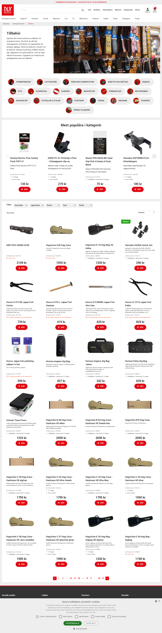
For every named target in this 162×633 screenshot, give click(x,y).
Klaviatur (35, 18)
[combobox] (156, 601)
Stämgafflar (115, 91)
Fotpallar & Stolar (50, 100)
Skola (137, 10)
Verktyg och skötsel (118, 82)
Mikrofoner (83, 18)
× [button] (159, 601)
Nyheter (118, 10)
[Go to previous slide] (8, 156)
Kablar (105, 18)
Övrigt (137, 18)
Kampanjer (128, 10)
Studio (45, 18)
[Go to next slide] (154, 156)
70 (87, 578)
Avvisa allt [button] (91, 623)
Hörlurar (96, 18)
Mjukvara (56, 18)
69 (83, 578)
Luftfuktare (51, 82)
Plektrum (79, 100)
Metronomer (141, 91)
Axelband (122, 100)
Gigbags (146, 82)
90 (99, 578)
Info (90, 10)
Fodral (101, 100)
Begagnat (126, 18)
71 (91, 578)
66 (71, 578)
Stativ (115, 18)
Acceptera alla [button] (72, 623)
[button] (81, 628)
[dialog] (81, 615)
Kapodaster (22, 100)
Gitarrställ (41, 91)
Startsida (6, 24)
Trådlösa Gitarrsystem (82, 82)
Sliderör (65, 91)
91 (103, 578)
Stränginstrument (9, 18)
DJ (73, 18)
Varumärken (108, 10)
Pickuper (145, 100)
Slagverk (23, 18)
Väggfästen (89, 91)
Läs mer (93, 612)
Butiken (97, 10)
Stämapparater (23, 82)
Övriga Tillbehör (82, 110)
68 (79, 578)
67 (75, 578)
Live (66, 18)
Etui (20, 91)
